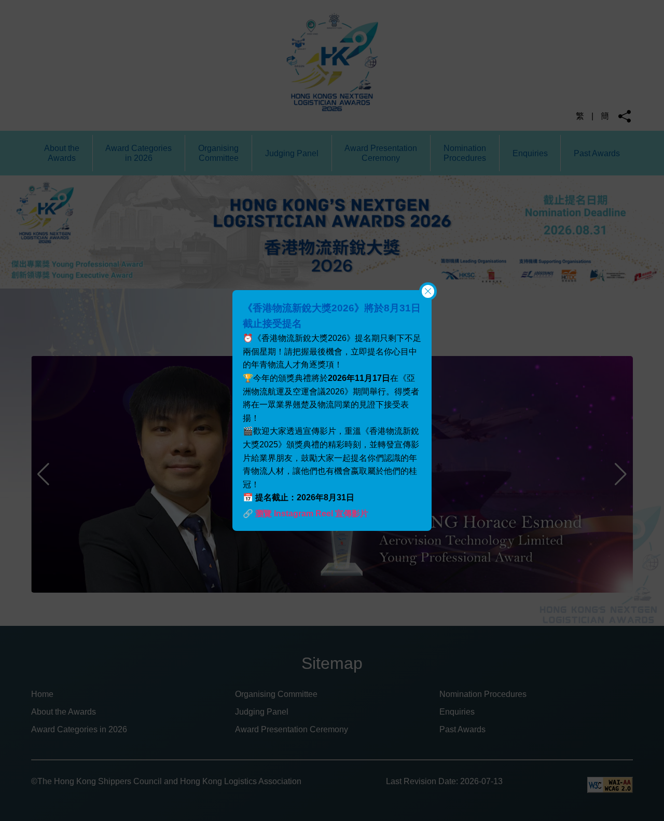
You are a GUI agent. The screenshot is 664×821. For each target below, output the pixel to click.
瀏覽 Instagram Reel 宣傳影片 (311, 513)
